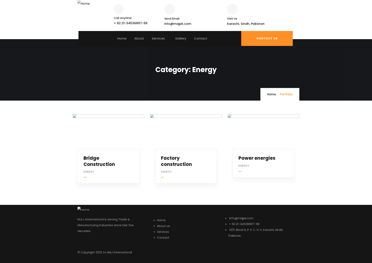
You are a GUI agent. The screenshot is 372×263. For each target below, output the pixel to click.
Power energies (257, 158)
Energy (89, 172)
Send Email (171, 19)
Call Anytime (123, 18)
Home (271, 94)
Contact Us (267, 38)
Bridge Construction (99, 161)
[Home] (84, 3)
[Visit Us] (232, 9)
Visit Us (232, 19)
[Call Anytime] (119, 9)
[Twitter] (229, 254)
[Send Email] (169, 9)
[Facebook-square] (240, 254)
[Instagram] (250, 254)
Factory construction (176, 161)
